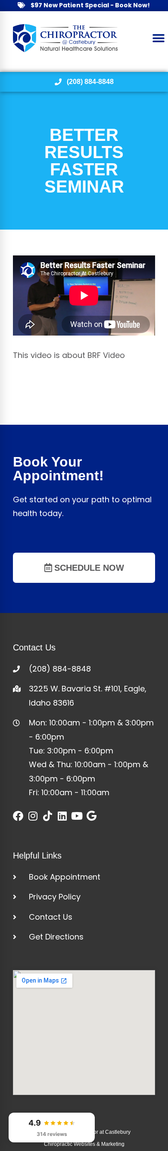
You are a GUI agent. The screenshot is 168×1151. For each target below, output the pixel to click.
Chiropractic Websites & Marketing (84, 1144)
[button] (158, 38)
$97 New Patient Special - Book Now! (90, 5)
